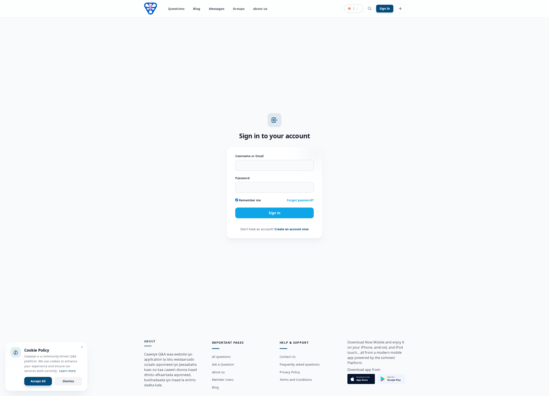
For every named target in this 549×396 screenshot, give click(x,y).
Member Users (223, 379)
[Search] (370, 8)
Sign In (385, 8)
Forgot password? (300, 200)
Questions (176, 8)
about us (260, 8)
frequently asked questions (300, 364)
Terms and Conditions (296, 379)
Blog (196, 8)
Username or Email (249, 156)
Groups (238, 8)
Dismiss (68, 381)
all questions (221, 356)
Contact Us (288, 356)
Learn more (67, 371)
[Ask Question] (400, 8)
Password (242, 178)
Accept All (38, 381)
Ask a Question (223, 364)
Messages (216, 8)
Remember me (249, 200)
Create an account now (291, 229)
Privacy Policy (290, 372)
